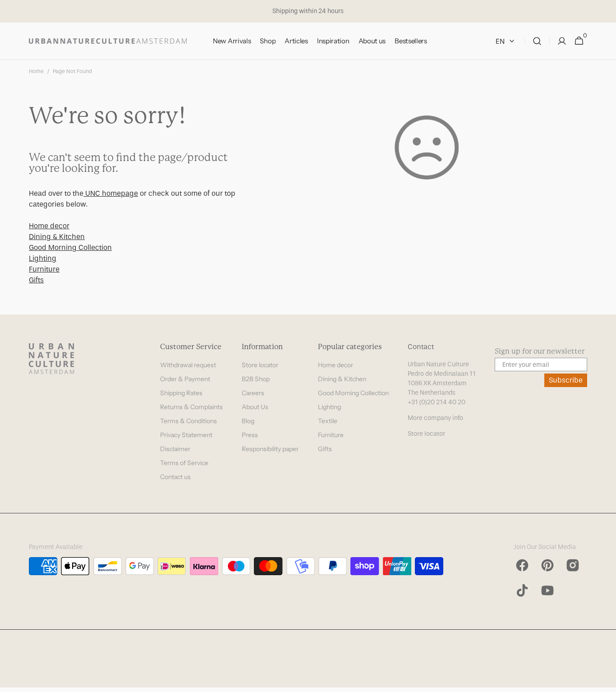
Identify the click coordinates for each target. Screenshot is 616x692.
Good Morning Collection (70, 247)
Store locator (260, 365)
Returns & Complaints (191, 407)
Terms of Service (184, 463)
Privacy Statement (186, 435)
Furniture (44, 269)
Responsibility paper (270, 449)
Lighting (42, 258)
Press (250, 435)
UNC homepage (110, 193)
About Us (255, 407)
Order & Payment (185, 379)
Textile (327, 421)
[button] (537, 41)
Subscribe (566, 380)
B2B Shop (256, 379)
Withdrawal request (188, 365)
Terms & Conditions (188, 421)
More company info (435, 418)
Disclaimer (175, 449)
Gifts (36, 280)
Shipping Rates (181, 393)
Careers (253, 393)
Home (36, 71)
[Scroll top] (605, 681)
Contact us (175, 477)
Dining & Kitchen (57, 236)
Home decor (49, 225)
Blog (248, 421)
